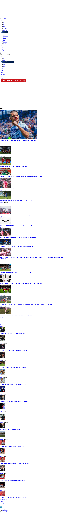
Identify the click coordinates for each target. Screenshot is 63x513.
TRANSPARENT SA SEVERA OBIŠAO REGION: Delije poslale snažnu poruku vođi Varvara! (14, 497)
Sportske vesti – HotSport (5, 510)
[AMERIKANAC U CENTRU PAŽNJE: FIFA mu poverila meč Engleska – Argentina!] (5, 271)
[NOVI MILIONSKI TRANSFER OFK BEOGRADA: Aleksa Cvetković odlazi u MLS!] (5, 199)
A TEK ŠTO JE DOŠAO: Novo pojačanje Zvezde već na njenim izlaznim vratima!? (12, 480)
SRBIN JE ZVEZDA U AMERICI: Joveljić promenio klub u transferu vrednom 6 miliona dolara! (18, 140)
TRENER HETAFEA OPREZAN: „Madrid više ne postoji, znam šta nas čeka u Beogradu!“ (14, 350)
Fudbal (1, 156)
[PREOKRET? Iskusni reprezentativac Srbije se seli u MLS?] (5, 153)
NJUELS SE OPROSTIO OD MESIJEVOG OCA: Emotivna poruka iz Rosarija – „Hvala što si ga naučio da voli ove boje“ (23, 215)
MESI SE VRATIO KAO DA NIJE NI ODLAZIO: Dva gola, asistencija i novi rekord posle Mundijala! (19, 237)
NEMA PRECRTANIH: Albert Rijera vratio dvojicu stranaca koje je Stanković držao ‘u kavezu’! (14, 463)
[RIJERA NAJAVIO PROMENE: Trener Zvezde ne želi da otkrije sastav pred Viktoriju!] (2, 374)
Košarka (1, 360)
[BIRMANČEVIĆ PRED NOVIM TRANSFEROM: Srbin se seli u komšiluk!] (2, 408)
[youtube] (2, 83)
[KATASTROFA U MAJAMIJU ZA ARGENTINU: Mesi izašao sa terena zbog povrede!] (5, 313)
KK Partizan (4, 39)
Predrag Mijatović (5, 30)
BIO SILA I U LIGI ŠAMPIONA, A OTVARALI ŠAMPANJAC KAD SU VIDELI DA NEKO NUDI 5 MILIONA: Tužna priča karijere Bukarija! (27, 304)
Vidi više (1, 326)
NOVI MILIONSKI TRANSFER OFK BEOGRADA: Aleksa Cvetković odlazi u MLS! (16, 200)
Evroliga (1, 490)
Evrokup (4, 35)
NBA (3, 37)
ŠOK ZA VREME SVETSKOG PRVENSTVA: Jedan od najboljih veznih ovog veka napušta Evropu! (19, 293)
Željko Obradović (5, 42)
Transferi (4, 24)
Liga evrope (4, 25)
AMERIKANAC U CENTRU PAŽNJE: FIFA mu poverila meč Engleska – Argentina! (16, 272)
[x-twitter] (1, 83)
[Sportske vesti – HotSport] (3, 18)
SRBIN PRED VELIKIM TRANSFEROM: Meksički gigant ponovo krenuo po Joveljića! (16, 246)
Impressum (2, 503)
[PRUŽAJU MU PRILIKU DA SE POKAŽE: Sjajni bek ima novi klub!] (2, 487)
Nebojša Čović (4, 44)
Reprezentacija (4, 23)
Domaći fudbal (2, 202)
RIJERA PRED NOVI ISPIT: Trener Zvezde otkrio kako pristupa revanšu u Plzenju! (13, 384)
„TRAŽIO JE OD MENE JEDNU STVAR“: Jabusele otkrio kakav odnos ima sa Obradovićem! (14, 401)
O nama (2, 501)
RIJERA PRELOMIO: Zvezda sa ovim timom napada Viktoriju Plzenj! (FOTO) (12, 446)
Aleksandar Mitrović (5, 29)
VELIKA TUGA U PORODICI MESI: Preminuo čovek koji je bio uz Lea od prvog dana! (16, 225)
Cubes (6, 511)
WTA (3, 50)
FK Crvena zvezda (5, 26)
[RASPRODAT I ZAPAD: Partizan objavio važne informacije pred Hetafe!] (2, 340)
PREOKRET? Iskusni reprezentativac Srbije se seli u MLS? (11, 154)
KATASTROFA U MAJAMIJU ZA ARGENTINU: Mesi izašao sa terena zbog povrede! (16, 315)
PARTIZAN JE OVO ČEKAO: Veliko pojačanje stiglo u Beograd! (10, 429)
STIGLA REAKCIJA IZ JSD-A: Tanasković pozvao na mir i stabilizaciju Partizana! (12, 333)
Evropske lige (4, 21)
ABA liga (4, 40)
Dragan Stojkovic (5, 28)
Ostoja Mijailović (5, 43)
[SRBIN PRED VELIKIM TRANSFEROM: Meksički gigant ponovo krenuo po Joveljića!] (5, 244)
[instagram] (0, 83)
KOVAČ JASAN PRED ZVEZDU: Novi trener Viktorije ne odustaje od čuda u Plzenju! (13, 367)
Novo (0, 52)
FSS (3, 27)
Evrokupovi (4, 22)
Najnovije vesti (3, 324)
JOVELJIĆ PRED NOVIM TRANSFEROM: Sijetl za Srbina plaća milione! (14, 166)
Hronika (1, 227)
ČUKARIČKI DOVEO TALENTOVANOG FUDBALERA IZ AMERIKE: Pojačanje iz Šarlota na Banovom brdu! (21, 283)
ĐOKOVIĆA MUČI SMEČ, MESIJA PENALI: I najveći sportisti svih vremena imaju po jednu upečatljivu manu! (21, 176)
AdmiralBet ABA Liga (5, 36)
